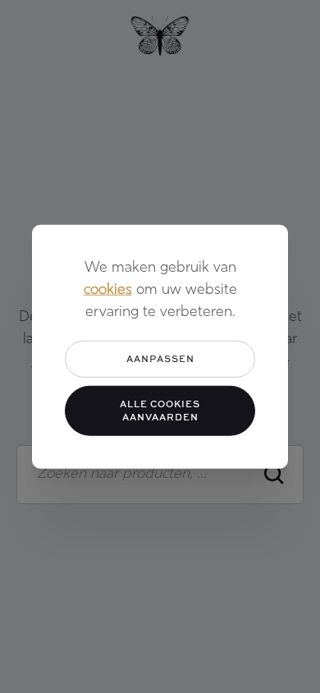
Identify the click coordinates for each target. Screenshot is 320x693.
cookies (108, 290)
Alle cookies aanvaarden (160, 410)
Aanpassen (160, 358)
